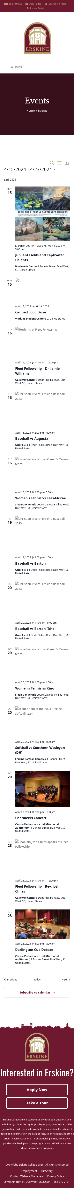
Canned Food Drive (30, 312)
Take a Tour (37, 1102)
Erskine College (27, 1164)
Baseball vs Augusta (31, 438)
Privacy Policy (55, 1176)
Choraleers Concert (30, 818)
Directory (47, 1171)
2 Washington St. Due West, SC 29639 (27, 1182)
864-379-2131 (62, 1182)
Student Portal (36, 8)
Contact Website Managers (26, 1176)
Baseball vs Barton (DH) (34, 628)
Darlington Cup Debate (34, 949)
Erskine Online (14, 3)
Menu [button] (18, 67)
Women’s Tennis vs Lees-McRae (40, 498)
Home (31, 110)
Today (37, 979)
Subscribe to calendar (35, 992)
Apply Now (37, 1089)
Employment (29, 1171)
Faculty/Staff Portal (57, 3)
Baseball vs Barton (30, 563)
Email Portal (34, 3)
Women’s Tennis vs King (34, 688)
